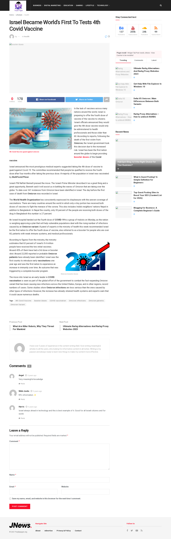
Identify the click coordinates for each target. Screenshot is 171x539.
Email (12, 486)
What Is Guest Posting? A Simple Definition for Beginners (146, 180)
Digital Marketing (52, 5)
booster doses (81, 157)
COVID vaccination (58, 301)
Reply (23, 384)
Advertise (48, 531)
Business (37, 5)
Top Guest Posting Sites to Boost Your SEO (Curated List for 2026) (148, 195)
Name (12, 474)
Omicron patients (96, 301)
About (37, 531)
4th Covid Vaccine (23, 301)
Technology (102, 5)
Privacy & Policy (64, 531)
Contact (78, 531)
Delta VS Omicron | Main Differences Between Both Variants (146, 101)
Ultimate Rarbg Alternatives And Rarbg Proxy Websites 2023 (146, 71)
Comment (14, 441)
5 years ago (32, 375)
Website (65, 487)
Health (26, 37)
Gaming (79, 5)
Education (68, 5)
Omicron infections (77, 301)
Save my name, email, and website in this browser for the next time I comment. (46, 498)
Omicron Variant (18, 305)
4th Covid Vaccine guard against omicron (24, 152)
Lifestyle (90, 5)
